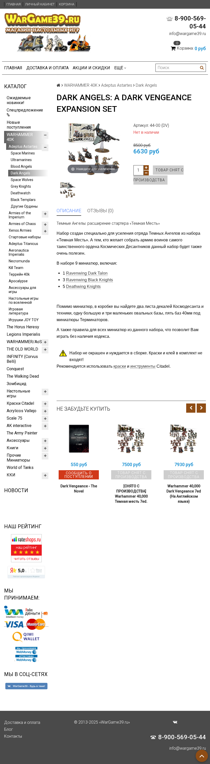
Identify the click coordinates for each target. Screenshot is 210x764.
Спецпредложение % (25, 112)
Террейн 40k (19, 274)
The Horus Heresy (23, 326)
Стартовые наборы (25, 237)
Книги (12, 447)
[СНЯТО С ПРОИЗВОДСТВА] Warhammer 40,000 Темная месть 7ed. (131, 493)
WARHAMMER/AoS (24, 341)
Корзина (66, 4)
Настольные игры (18, 393)
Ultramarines (21, 160)
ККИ (11, 475)
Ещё (118, 67)
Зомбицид (16, 383)
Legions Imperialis (23, 334)
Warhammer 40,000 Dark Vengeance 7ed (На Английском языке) (183, 493)
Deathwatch (20, 193)
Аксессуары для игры (22, 290)
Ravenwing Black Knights (89, 280)
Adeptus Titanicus (23, 244)
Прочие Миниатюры (18, 458)
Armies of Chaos (22, 224)
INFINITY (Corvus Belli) (22, 359)
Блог (8, 729)
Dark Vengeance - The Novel (78, 488)
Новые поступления (19, 125)
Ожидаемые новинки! (19, 100)
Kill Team (16, 268)
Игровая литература (18, 311)
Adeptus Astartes (23, 146)
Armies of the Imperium (20, 215)
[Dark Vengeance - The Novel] (79, 439)
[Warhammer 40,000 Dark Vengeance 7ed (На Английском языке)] (184, 439)
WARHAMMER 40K (20, 137)
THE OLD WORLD (22, 349)
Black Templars (23, 200)
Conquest (15, 368)
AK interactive (19, 425)
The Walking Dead (23, 376)
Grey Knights (21, 186)
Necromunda (19, 261)
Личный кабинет (40, 4)
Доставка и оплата (47, 67)
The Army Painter (22, 433)
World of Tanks (20, 467)
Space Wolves (22, 180)
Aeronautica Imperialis (19, 252)
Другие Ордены (24, 206)
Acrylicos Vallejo (21, 410)
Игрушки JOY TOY (24, 320)
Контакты (13, 736)
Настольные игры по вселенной (23, 300)
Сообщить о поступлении (79, 475)
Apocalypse (18, 281)
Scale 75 (14, 418)
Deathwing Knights (83, 286)
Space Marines (23, 153)
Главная (13, 4)
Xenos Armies (20, 230)
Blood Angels (21, 166)
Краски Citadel (20, 403)
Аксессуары (18, 440)
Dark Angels (20, 173)
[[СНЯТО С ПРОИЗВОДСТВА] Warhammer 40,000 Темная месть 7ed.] (131, 439)
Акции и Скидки (91, 67)
